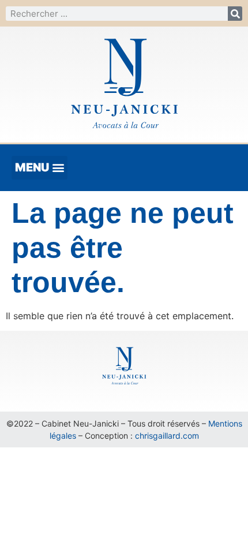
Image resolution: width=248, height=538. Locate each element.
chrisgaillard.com (167, 435)
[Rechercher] (235, 13)
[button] (39, 168)
